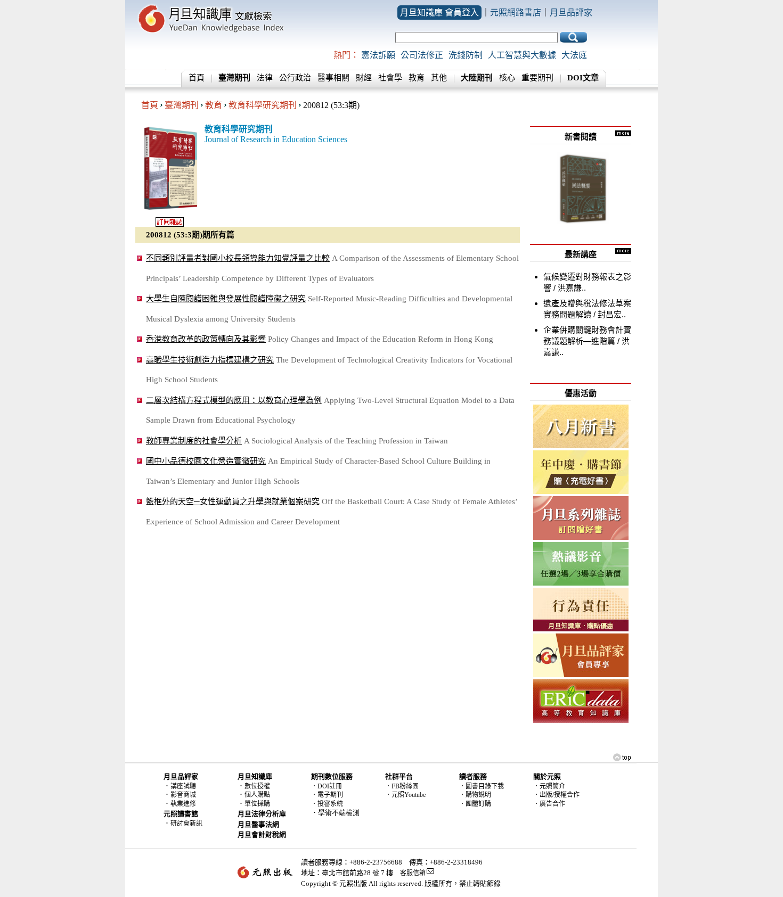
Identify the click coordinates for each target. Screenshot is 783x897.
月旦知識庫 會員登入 (439, 12)
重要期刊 (537, 77)
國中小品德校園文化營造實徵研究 (206, 460)
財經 (364, 77)
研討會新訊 (186, 823)
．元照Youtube (405, 795)
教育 (417, 77)
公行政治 (295, 77)
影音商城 (183, 795)
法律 (265, 77)
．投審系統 (327, 804)
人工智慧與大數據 (522, 55)
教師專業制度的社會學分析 (194, 440)
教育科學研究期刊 (263, 105)
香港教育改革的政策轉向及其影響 (206, 338)
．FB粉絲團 (402, 786)
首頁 (197, 77)
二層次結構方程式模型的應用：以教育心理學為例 (234, 400)
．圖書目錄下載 (481, 786)
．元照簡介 (549, 786)
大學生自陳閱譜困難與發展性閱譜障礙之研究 (226, 298)
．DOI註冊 (326, 786)
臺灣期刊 (182, 105)
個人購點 (257, 795)
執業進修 (183, 804)
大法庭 (574, 55)
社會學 (390, 77)
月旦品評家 (571, 12)
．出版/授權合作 (556, 795)
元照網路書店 (515, 12)
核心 (507, 77)
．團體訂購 (475, 804)
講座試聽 (183, 786)
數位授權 (257, 786)
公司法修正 (422, 55)
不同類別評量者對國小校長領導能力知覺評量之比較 (238, 257)
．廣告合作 (549, 804)
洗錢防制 (465, 55)
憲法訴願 (378, 55)
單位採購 (257, 804)
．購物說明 (475, 795)
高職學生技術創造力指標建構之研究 (210, 359)
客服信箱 (413, 873)
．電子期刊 (327, 795)
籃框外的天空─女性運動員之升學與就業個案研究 (233, 501)
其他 (439, 77)
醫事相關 (333, 77)
